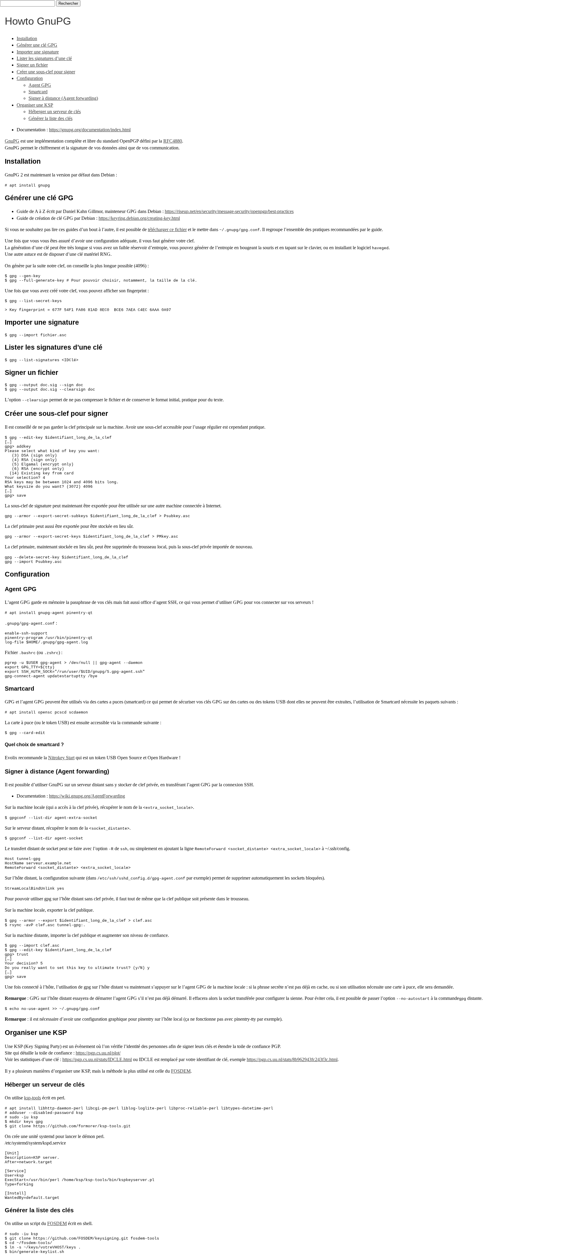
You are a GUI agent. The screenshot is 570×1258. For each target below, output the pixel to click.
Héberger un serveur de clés (54, 111)
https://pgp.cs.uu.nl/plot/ (98, 1052)
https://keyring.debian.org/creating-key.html (139, 218)
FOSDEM (181, 1071)
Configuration (30, 78)
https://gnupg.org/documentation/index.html (90, 129)
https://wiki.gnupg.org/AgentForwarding (87, 795)
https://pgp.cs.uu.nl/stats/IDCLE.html (97, 1059)
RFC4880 (172, 140)
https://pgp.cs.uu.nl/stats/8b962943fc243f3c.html (292, 1059)
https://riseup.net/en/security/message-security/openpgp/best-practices (229, 211)
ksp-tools (32, 1097)
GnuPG (12, 140)
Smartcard (38, 91)
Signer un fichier (32, 64)
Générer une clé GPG (37, 45)
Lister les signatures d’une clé (44, 58)
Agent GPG (39, 85)
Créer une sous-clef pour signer (46, 71)
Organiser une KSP (35, 105)
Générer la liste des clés (50, 118)
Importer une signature (38, 51)
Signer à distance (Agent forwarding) (63, 98)
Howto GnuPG (38, 21)
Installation (27, 38)
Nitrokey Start (61, 757)
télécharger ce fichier (167, 229)
